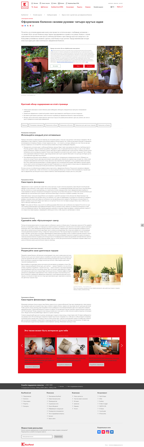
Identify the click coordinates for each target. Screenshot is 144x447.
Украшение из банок (51, 125)
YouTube (103, 432)
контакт (121, 3)
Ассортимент (102, 393)
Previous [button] (22, 345)
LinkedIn (111, 432)
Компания (76, 393)
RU (113, 7)
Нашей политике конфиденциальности (65, 62)
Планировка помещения (36, 125)
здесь (87, 62)
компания (110, 3)
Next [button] (122, 345)
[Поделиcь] (22, 25)
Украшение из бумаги (104, 125)
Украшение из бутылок (66, 125)
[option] (40, 351)
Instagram (107, 432)
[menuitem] (34, 7)
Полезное (50, 393)
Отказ (78, 66)
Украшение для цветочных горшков (85, 125)
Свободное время (52, 15)
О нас (106, 445)
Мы (52, 50)
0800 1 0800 (49, 385)
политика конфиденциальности (116, 445)
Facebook (99, 432)
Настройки (55, 66)
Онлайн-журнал (37, 15)
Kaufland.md (24, 15)
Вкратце (24, 125)
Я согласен (89, 66)
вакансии (116, 3)
